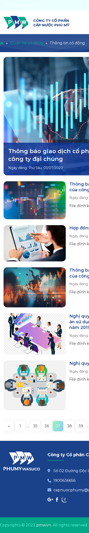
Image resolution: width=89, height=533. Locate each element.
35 (35, 426)
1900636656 (64, 480)
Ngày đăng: (18, 168)
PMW (16, 22)
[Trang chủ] (2, 43)
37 (58, 426)
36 (46, 426)
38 (69, 426)
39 (80, 426)
